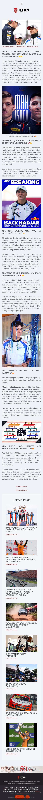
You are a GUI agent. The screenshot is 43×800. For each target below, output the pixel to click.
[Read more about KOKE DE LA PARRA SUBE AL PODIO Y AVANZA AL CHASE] (21, 702)
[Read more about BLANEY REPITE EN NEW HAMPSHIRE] (21, 643)
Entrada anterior (21, 486)
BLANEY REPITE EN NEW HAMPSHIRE (16, 655)
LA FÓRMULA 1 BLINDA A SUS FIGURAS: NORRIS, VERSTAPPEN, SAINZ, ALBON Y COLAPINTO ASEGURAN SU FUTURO (19, 592)
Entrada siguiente (21, 490)
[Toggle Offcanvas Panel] (21, 4)
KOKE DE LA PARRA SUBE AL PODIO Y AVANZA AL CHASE (21, 714)
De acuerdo (19, 797)
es (16, 534)
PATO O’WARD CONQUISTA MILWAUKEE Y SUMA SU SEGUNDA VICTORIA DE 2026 (20, 559)
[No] (40, 792)
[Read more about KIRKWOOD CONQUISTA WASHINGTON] (21, 673)
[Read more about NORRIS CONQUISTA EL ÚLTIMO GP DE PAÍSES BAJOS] (21, 735)
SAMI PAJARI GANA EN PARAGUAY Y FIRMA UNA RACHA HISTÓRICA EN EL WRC (21, 530)
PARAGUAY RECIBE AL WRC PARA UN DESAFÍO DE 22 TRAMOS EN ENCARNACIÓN (21, 625)
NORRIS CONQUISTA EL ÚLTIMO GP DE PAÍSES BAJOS (20, 750)
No (27, 797)
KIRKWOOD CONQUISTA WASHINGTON (16, 685)
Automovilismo (20, 47)
